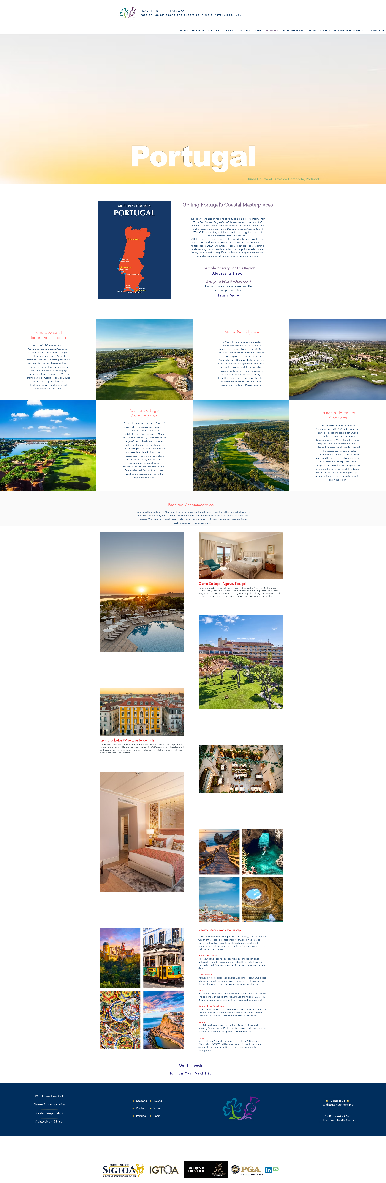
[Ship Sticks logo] (276, 1170)
